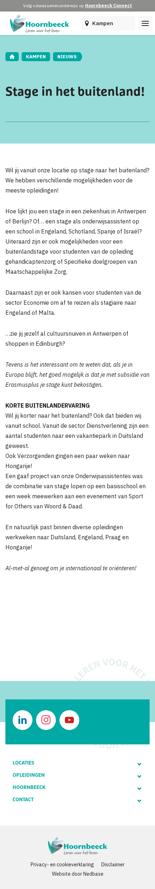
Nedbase (93, 874)
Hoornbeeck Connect (108, 5)
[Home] (12, 56)
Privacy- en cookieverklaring (62, 864)
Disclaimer (113, 864)
